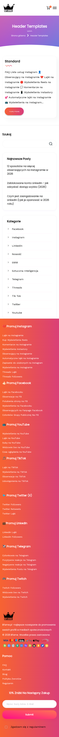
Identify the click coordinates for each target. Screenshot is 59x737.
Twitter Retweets (11, 509)
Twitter (16, 304)
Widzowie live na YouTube (16, 447)
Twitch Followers (11, 588)
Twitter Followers (11, 504)
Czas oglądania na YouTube (16, 452)
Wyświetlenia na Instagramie (17, 367)
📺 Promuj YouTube (15, 424)
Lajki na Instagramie (12, 335)
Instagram (18, 237)
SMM (15, 262)
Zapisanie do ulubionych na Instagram (22, 363)
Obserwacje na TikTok (13, 476)
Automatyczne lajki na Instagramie (20, 358)
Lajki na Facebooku (12, 392)
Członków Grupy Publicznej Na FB (20, 415)
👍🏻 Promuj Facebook (16, 383)
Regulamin (7, 683)
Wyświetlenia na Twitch (14, 597)
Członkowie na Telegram (15, 555)
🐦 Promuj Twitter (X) (17, 495)
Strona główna (18, 35)
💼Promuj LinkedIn (14, 523)
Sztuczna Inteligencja (25, 270)
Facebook (17, 229)
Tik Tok (16, 295)
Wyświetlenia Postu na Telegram (19, 569)
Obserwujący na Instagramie (17, 353)
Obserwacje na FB (12, 396)
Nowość (16, 254)
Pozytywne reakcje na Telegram (19, 560)
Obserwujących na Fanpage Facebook (22, 410)
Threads (17, 287)
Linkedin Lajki (9, 532)
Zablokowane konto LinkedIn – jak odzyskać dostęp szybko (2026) (27, 185)
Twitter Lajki (8, 513)
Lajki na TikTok (10, 467)
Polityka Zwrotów (11, 678)
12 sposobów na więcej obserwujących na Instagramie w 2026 (27, 170)
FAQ (4, 665)
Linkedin (17, 245)
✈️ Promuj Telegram (16, 546)
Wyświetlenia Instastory (14, 349)
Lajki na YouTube (11, 438)
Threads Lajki (9, 372)
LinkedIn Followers (12, 537)
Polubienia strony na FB (15, 401)
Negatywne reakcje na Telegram (19, 564)
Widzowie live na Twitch (15, 592)
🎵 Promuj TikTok (14, 458)
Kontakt (6, 669)
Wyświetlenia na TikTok (14, 472)
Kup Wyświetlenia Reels (15, 340)
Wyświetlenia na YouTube (15, 433)
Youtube (17, 312)
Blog (4, 674)
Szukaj (6, 134)
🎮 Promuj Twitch (14, 579)
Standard (12, 61)
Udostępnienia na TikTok (15, 481)
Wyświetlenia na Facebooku (17, 405)
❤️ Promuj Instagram (17, 326)
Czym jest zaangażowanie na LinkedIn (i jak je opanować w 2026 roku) (28, 200)
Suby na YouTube (11, 442)
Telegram (17, 279)
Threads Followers (12, 376)
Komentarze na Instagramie (17, 344)
